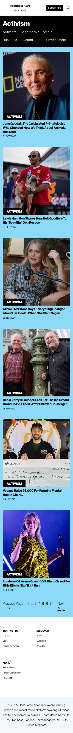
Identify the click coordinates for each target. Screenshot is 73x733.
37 (8, 608)
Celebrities (31, 40)
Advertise (41, 645)
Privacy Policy (9, 667)
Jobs (5, 640)
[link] (20, 10)
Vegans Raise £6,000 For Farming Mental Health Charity (32, 493)
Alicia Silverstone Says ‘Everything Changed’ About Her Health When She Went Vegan (34, 311)
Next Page (61, 606)
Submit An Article (11, 645)
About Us (40, 635)
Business (10, 40)
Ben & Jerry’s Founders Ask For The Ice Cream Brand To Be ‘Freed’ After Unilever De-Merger (36, 402)
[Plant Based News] (5, 8)
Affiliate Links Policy (12, 672)
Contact (7, 635)
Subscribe (54, 7)
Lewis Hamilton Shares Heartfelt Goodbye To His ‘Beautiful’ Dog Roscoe (34, 220)
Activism (9, 32)
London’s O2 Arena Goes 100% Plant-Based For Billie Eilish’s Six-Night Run (36, 583)
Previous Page (13, 603)
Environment (56, 40)
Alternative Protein (37, 32)
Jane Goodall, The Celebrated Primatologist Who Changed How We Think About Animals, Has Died (34, 128)
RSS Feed (7, 677)
